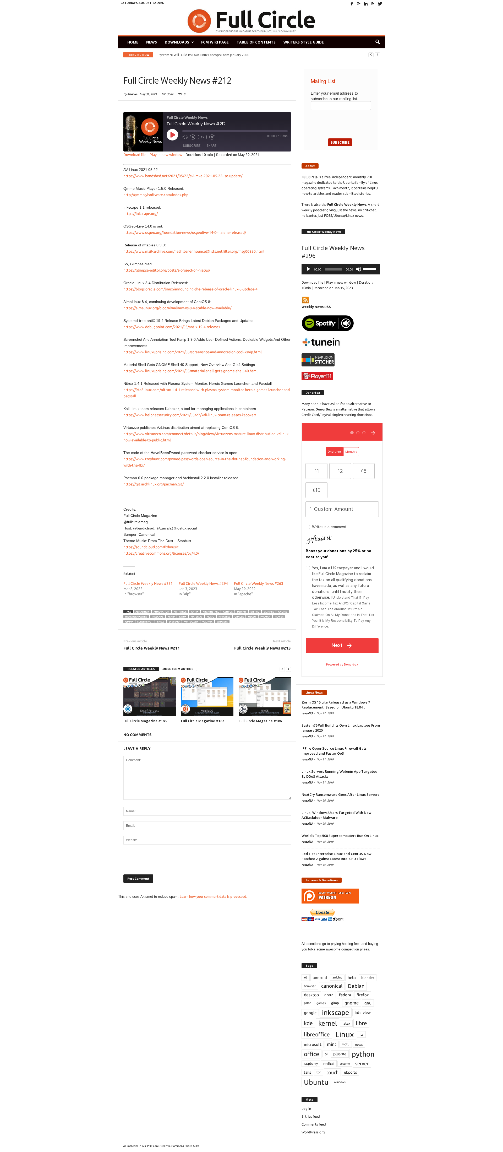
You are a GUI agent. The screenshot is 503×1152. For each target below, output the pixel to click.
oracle (239, 616)
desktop (311, 994)
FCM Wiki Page (215, 42)
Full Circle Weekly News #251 (148, 583)
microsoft (312, 1044)
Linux (182, 616)
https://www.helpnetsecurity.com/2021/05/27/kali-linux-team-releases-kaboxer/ (189, 415)
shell (160, 621)
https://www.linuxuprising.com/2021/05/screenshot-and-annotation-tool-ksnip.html (192, 352)
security (345, 1063)
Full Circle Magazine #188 (144, 720)
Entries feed (311, 1116)
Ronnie (131, 94)
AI (305, 977)
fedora (345, 995)
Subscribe (191, 145)
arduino (337, 977)
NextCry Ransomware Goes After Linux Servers (340, 794)
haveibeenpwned (136, 616)
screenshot (145, 621)
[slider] (370, 268)
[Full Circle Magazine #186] (265, 696)
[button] (377, 42)
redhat (328, 1064)
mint (331, 1044)
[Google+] (359, 4)
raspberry (311, 1063)
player (279, 616)
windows (340, 1082)
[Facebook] (352, 4)
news (359, 1044)
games (321, 1003)
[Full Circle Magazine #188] (149, 696)
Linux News (314, 692)
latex (346, 1023)
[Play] (308, 269)
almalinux (142, 611)
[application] (341, 269)
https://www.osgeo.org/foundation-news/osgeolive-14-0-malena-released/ (184, 232)
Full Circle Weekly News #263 (258, 583)
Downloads (177, 42)
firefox (363, 995)
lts (361, 1034)
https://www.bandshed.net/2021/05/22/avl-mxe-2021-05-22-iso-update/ (182, 176)
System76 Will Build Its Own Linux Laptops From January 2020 (204, 55)
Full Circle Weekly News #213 (262, 648)
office (311, 1054)
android (320, 977)
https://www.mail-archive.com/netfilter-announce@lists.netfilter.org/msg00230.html (193, 251)
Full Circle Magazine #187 (202, 720)
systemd (174, 621)
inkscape (157, 616)
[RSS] (373, 4)
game (307, 1002)
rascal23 (307, 713)
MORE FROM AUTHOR (177, 668)
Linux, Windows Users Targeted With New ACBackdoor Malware (336, 815)
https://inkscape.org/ (140, 214)
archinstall (211, 611)
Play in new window (166, 155)
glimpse (269, 611)
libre (361, 1023)
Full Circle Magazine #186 (260, 720)
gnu (367, 1003)
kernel (327, 1023)
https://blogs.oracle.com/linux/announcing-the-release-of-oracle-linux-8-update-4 (190, 289)
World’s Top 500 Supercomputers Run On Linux (340, 835)
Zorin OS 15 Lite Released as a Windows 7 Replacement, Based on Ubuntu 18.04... (336, 705)
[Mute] (358, 269)
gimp (335, 1003)
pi (326, 1054)
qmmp (129, 621)
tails (307, 1072)
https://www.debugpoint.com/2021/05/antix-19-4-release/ (171, 327)
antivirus (180, 611)
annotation (161, 611)
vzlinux (207, 621)
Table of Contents (256, 42)
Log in (306, 1108)
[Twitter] (380, 4)
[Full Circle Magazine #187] (207, 696)
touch (332, 1072)
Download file (134, 155)
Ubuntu (316, 1082)
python (363, 1054)
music (210, 616)
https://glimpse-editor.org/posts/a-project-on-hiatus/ (166, 270)
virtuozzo (191, 621)
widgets (222, 621)
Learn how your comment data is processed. (213, 896)
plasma (339, 1053)
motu (345, 1044)
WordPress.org (313, 1132)
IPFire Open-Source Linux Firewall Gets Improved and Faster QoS (334, 751)
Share (211, 145)
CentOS (228, 611)
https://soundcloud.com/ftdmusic (151, 547)
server (362, 1063)
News (151, 42)
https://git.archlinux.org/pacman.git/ (153, 484)
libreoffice (317, 1034)
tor (318, 1072)
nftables (224, 616)
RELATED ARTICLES (141, 668)
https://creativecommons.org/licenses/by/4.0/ (161, 553)
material (196, 616)
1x (202, 137)
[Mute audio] (185, 137)
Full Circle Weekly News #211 (151, 648)
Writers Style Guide (303, 42)
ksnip (171, 616)
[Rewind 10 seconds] (192, 137)
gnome (282, 611)
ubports (350, 1072)
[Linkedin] (366, 4)
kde (308, 1023)
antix (194, 611)
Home (132, 42)
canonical (331, 986)
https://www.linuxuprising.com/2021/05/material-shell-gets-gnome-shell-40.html (190, 371)
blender (367, 978)
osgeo (252, 616)
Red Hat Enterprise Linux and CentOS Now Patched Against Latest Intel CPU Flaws (336, 856)
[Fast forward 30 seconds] (212, 137)
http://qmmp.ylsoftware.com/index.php (155, 195)
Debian (241, 611)
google (310, 1012)
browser (310, 986)
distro (254, 611)
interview (363, 1012)
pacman (265, 616)
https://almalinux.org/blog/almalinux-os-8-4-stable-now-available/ (177, 308)
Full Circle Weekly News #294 (203, 583)
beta (352, 977)
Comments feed (314, 1124)
